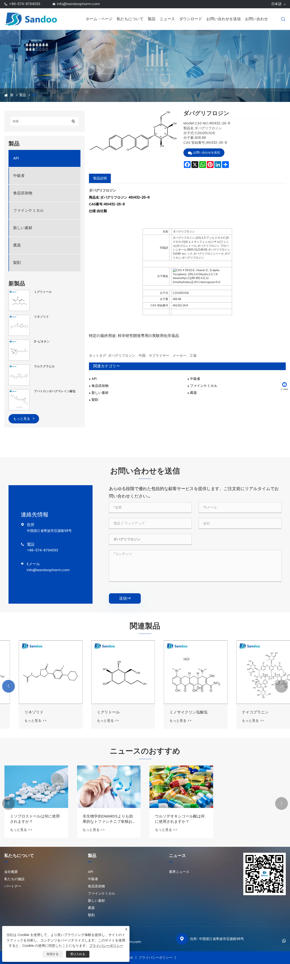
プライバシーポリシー (156, 957)
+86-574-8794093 (24, 4)
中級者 (19, 175)
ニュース (167, 19)
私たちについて (130, 19)
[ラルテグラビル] (19, 374)
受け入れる (77, 954)
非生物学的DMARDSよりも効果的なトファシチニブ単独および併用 (108, 819)
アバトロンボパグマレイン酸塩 (55, 391)
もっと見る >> (21, 720)
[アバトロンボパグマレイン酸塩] (19, 399)
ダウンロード (190, 19)
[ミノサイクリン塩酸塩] (181, 672)
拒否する (53, 954)
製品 (151, 19)
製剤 (17, 262)
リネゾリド (41, 317)
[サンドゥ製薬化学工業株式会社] (36, 19)
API (34, 95)
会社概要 (11, 872)
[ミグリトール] (19, 300)
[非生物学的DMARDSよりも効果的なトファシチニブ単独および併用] (109, 786)
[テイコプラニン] (254, 672)
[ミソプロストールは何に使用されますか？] (36, 786)
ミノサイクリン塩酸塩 (174, 712)
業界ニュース (179, 872)
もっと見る (22, 418)
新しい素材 (22, 228)
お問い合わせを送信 (223, 19)
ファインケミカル (28, 210)
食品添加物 (22, 193)
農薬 (17, 245)
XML (130, 957)
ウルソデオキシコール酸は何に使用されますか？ (180, 819)
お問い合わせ (256, 19)
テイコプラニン (241, 712)
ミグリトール (43, 292)
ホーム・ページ (99, 19)
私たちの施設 (14, 879)
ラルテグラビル (44, 366)
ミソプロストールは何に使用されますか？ (35, 819)
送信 (125, 598)
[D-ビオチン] (19, 350)
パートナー (12, 886)
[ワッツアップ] (284, 940)
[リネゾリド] (19, 325)
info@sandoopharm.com (78, 4)
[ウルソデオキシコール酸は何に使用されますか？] (181, 786)
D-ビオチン (42, 342)
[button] (8, 686)
